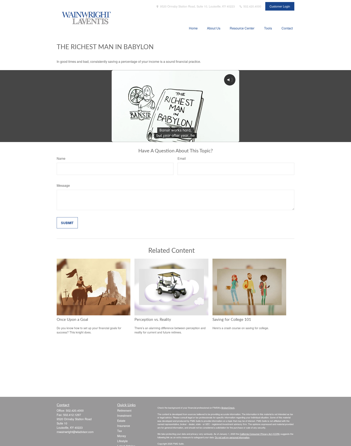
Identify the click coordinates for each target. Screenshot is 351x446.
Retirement (124, 410)
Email (182, 158)
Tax (119, 431)
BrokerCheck (228, 407)
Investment (124, 415)
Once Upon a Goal (72, 320)
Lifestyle (122, 441)
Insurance (123, 426)
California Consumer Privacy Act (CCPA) (260, 433)
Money (121, 436)
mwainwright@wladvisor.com (75, 432)
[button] (193, 28)
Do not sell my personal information (232, 437)
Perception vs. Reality (152, 320)
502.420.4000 (252, 6)
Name (61, 158)
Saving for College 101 (231, 320)
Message (63, 185)
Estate (121, 421)
